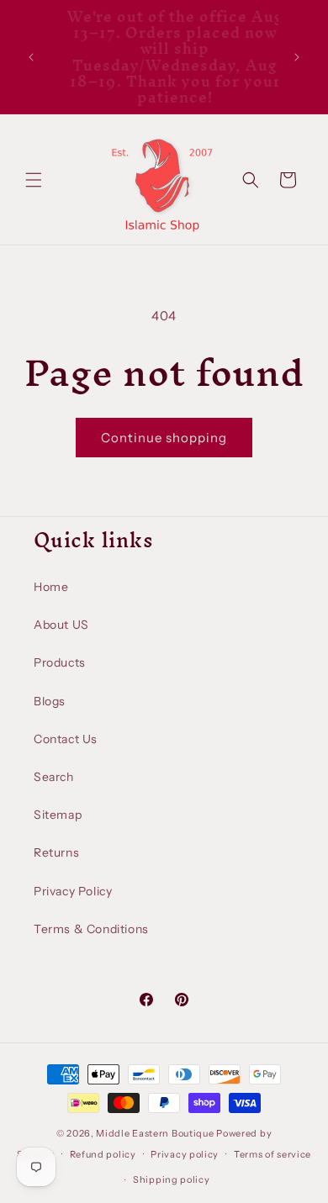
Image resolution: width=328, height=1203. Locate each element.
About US (61, 624)
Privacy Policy (73, 891)
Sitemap (58, 814)
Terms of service (272, 1154)
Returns (56, 852)
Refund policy (103, 1154)
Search (54, 776)
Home (51, 586)
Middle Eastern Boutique (155, 1133)
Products (60, 662)
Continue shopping (164, 438)
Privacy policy (185, 1154)
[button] (33, 179)
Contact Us (66, 739)
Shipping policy (171, 1179)
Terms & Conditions (91, 929)
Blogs (50, 701)
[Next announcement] (296, 57)
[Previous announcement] (31, 57)
